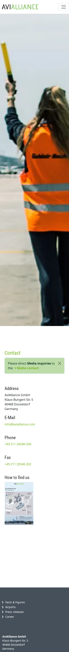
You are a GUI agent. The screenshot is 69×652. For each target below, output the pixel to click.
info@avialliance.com (20, 424)
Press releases (14, 612)
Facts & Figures (15, 602)
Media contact (27, 368)
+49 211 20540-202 (18, 464)
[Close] (59, 363)
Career (9, 616)
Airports (10, 607)
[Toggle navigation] (63, 7)
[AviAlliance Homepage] (19, 7)
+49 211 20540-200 (18, 444)
